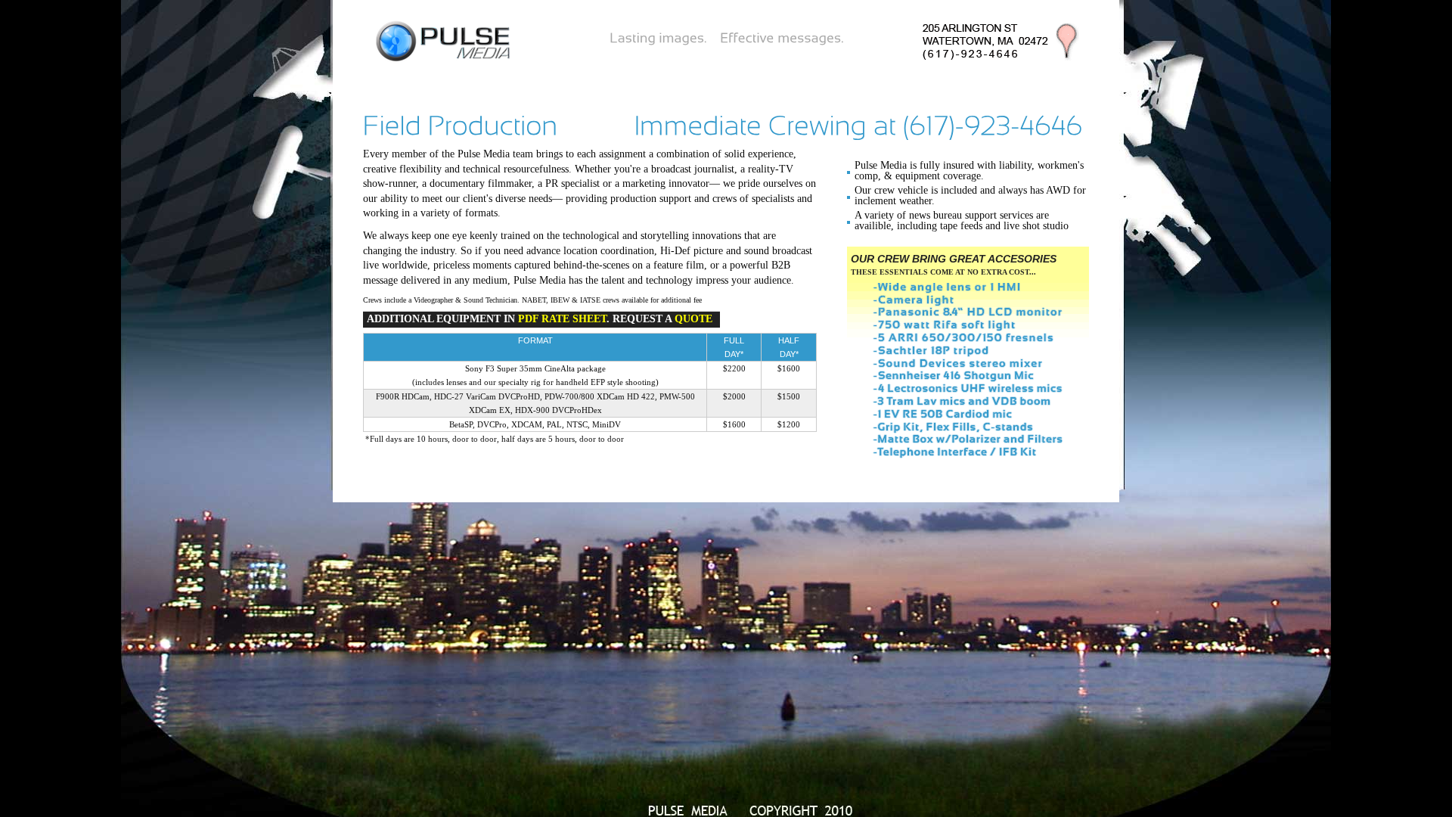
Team (486, 77)
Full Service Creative (430, 98)
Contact (682, 77)
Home (387, 77)
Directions (753, 77)
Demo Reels (610, 77)
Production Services (921, 77)
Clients (539, 77)
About (437, 77)
